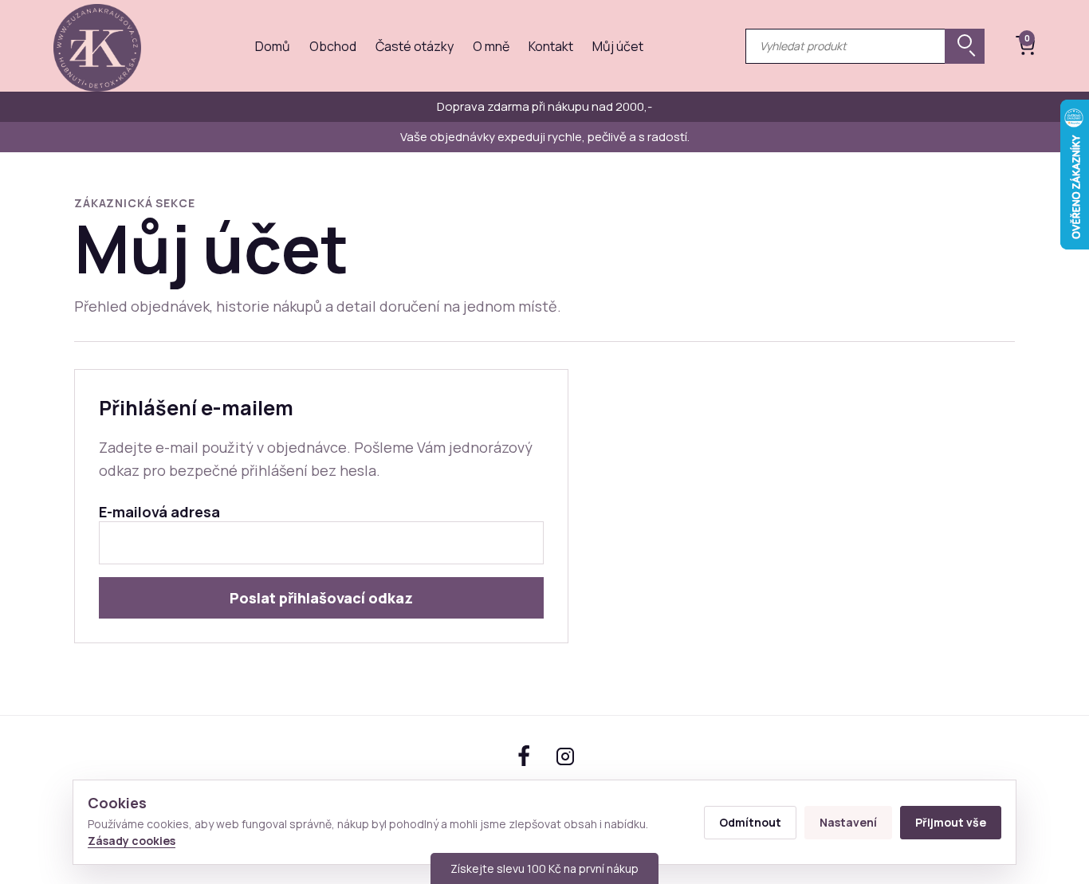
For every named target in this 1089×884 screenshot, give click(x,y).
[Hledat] (965, 46)
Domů (272, 46)
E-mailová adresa (159, 511)
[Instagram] (565, 756)
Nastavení (848, 822)
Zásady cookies (131, 840)
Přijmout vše (950, 822)
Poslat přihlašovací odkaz (321, 597)
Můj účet (617, 46)
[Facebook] (524, 756)
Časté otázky (414, 46)
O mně (491, 46)
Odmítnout (750, 822)
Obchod (332, 46)
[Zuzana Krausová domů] (97, 46)
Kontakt (551, 46)
